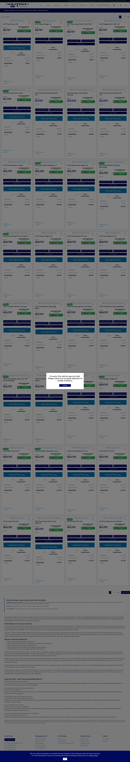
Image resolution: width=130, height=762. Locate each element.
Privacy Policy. (93, 755)
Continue (65, 385)
